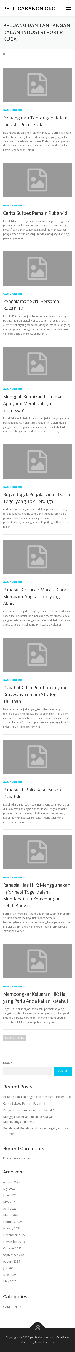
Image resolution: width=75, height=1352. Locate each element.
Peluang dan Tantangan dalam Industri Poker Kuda (37, 1097)
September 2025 (14, 1255)
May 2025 (9, 1281)
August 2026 (11, 1182)
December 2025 (14, 1235)
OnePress (63, 1337)
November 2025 (14, 1242)
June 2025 (9, 1275)
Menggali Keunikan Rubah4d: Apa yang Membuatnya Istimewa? (33, 403)
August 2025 (11, 1261)
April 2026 (9, 1208)
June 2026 (9, 1195)
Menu (68, 8)
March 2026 (11, 1215)
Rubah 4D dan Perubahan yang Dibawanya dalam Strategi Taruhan (35, 694)
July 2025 (9, 1268)
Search (7, 1063)
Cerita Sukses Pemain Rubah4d (35, 213)
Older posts (14, 1038)
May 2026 (9, 1202)
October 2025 (12, 1248)
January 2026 (12, 1228)
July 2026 (9, 1189)
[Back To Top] (37, 1327)
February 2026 (12, 1222)
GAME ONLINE (12, 110)
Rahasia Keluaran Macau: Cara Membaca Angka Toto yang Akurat (34, 596)
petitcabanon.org (29, 8)
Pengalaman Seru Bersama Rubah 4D (28, 1110)
